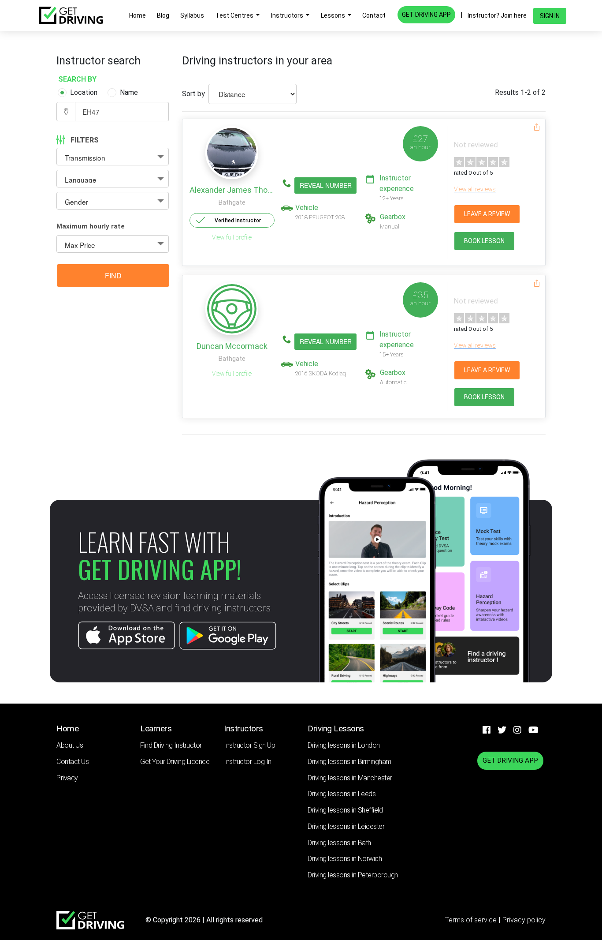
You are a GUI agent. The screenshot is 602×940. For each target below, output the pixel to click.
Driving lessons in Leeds (341, 794)
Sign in (550, 15)
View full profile (232, 237)
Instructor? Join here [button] (497, 15)
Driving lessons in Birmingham (349, 761)
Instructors (288, 15)
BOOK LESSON (484, 240)
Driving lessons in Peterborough (353, 875)
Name (129, 92)
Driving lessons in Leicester (346, 826)
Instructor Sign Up (249, 745)
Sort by (193, 94)
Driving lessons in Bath (339, 843)
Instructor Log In (247, 761)
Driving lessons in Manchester (350, 778)
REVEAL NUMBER (326, 185)
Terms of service (471, 920)
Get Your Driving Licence (174, 761)
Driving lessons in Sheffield (345, 810)
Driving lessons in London (344, 745)
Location (83, 92)
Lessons (333, 15)
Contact (374, 15)
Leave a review (487, 213)
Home (137, 15)
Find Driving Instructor (171, 745)
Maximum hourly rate (90, 226)
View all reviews (475, 189)
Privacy (67, 778)
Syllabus (192, 15)
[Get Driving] (71, 15)
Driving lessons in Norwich (345, 858)
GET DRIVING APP (426, 14)
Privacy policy (524, 920)
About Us (69, 745)
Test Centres (235, 15)
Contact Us (72, 761)
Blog (163, 15)
